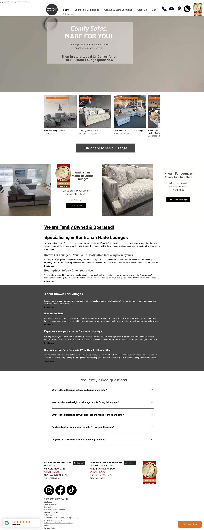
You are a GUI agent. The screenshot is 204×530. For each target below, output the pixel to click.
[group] (102, 116)
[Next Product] (156, 111)
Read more (49, 249)
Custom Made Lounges (53, 520)
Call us (103, 56)
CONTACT (48, 502)
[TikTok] (72, 490)
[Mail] (171, 9)
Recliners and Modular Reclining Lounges (61, 518)
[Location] (179, 8)
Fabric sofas (49, 515)
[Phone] (164, 9)
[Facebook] (60, 490)
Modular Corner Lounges (54, 510)
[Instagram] (187, 8)
